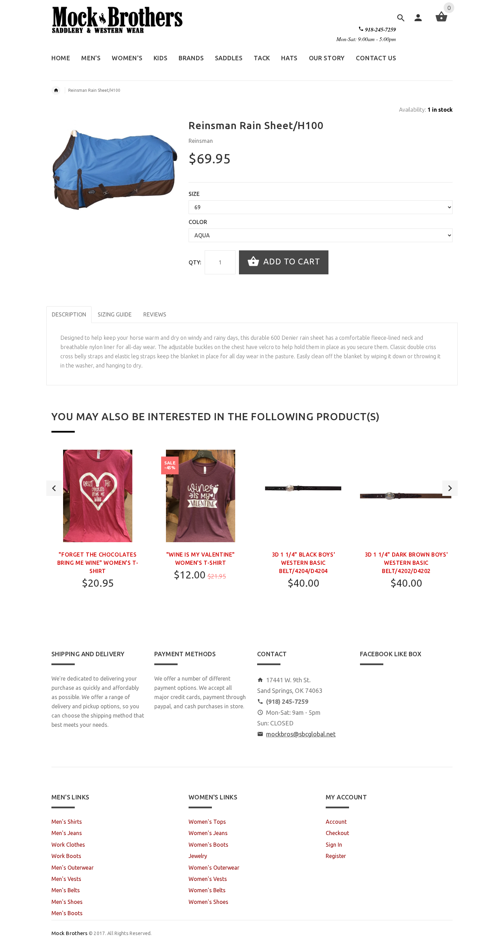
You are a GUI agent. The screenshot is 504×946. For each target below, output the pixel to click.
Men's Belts (65, 890)
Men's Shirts (66, 822)
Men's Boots (67, 913)
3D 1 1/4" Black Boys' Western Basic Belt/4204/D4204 (303, 562)
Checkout (337, 833)
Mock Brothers (69, 933)
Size (194, 194)
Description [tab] (69, 314)
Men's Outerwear (72, 867)
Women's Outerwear (214, 867)
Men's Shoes (67, 902)
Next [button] (450, 488)
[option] (97, 537)
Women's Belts (207, 890)
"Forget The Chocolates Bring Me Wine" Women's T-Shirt (98, 562)
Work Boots (66, 856)
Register (336, 856)
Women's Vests (208, 879)
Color (198, 222)
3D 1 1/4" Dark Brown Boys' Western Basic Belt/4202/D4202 (406, 562)
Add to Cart (290, 261)
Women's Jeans (208, 833)
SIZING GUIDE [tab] (115, 314)
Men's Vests (66, 879)
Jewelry (198, 856)
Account (336, 822)
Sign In (334, 845)
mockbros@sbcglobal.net (301, 734)
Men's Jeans (66, 833)
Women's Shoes (208, 902)
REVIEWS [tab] (154, 314)
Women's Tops (207, 822)
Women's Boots (208, 845)
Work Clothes (68, 845)
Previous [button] (54, 488)
